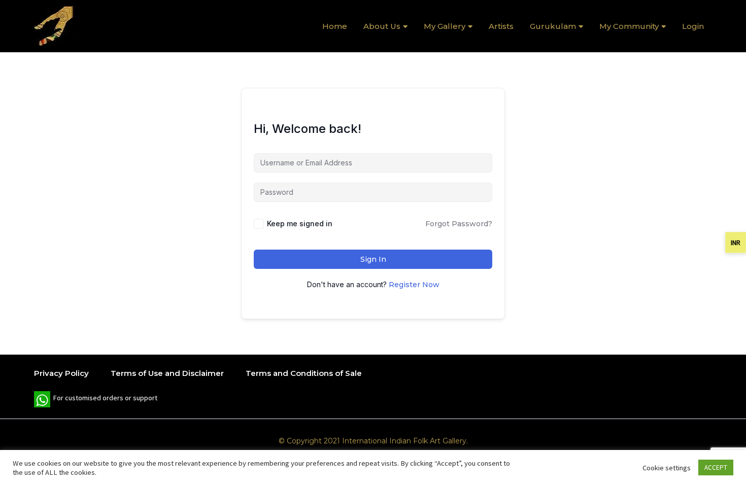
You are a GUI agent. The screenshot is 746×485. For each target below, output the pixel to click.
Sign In (373, 259)
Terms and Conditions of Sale (304, 373)
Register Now (414, 284)
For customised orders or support (95, 400)
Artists (501, 26)
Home (334, 26)
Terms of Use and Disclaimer (167, 373)
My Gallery (444, 26)
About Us (381, 26)
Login (693, 26)
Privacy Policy (61, 373)
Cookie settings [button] (666, 467)
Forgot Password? (458, 223)
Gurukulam (553, 26)
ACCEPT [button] (715, 467)
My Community (629, 26)
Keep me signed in (299, 223)
